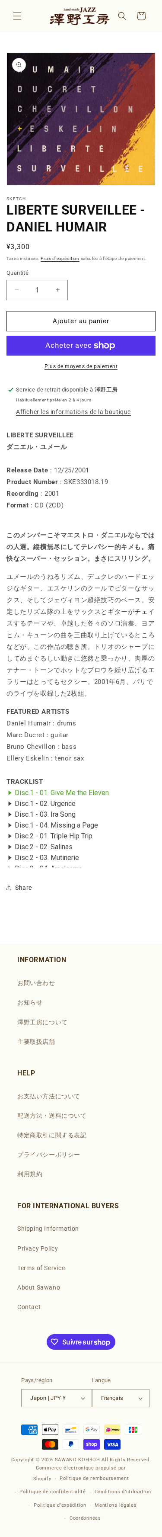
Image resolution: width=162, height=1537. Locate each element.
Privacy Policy (37, 1248)
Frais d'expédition (60, 258)
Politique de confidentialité (52, 1492)
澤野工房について (42, 1022)
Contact (29, 1306)
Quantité (17, 273)
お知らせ (29, 1002)
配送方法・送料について (52, 1115)
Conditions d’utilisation (123, 1492)
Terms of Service (41, 1267)
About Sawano (38, 1287)
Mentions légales (116, 1505)
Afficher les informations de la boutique (73, 411)
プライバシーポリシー (48, 1154)
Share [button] (23, 887)
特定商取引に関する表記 (52, 1135)
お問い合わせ (36, 982)
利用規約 (29, 1174)
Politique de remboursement (94, 1478)
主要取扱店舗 (36, 1041)
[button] (17, 16)
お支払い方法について (48, 1096)
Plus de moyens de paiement (81, 366)
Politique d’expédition (60, 1505)
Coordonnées (85, 1518)
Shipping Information (48, 1228)
